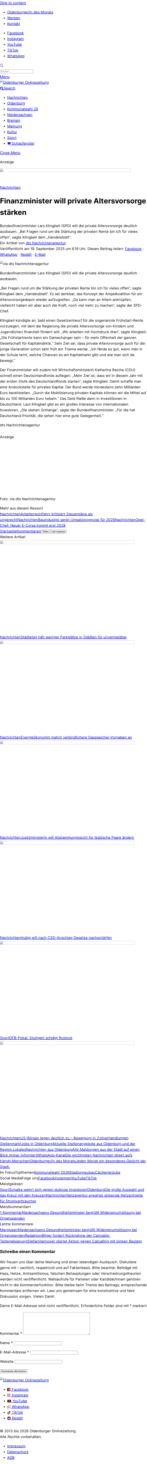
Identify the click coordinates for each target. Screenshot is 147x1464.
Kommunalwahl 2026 (51, 1172)
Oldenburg (16, 103)
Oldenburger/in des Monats (30, 12)
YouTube (14, 44)
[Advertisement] (73, 467)
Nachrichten (17, 97)
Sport (11, 137)
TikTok (12, 50)
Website (7, 1361)
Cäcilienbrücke (107, 1172)
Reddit (26, 254)
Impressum (16, 1446)
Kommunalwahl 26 (22, 109)
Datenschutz (18, 1452)
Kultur (12, 132)
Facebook (15, 33)
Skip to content (13, 3)
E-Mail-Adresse (14, 1352)
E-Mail (40, 254)
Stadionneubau (82, 1172)
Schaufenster (22, 143)
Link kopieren (58, 531)
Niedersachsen (19, 115)
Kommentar (11, 1333)
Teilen (45, 531)
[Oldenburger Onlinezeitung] (24, 1380)
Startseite (8, 531)
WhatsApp (16, 56)
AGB (11, 1457)
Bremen (13, 120)
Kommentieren (28, 531)
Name (6, 1343)
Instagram (15, 39)
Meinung (14, 126)
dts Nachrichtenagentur (46, 243)
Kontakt (13, 24)
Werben (13, 18)
